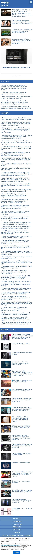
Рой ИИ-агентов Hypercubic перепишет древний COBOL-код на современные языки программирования (15, 232)
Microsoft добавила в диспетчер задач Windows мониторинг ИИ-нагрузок (16, 257)
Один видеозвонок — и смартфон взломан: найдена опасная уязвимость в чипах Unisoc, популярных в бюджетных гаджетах (15, 179)
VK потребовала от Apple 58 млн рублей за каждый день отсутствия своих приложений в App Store (16, 262)
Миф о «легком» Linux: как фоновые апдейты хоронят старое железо (20, 363)
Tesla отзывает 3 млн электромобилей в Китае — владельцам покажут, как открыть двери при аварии (16, 159)
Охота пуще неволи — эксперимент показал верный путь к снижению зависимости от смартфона (15, 212)
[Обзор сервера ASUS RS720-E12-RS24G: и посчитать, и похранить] (6, 429)
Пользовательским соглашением (10, 545)
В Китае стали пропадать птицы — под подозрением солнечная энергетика (13, 93)
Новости (5, 113)
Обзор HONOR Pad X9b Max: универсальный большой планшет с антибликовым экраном (21, 419)
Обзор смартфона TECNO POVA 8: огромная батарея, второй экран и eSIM (22, 400)
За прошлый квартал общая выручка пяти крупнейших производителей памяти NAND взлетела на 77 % (15, 242)
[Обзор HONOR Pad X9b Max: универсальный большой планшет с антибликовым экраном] (6, 419)
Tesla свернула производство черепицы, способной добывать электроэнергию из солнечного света (14, 272)
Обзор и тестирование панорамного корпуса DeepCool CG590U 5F (22, 501)
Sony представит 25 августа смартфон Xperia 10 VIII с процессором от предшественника (16, 323)
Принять (16, 552)
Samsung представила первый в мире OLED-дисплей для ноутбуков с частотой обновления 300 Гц (16, 185)
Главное (4, 6)
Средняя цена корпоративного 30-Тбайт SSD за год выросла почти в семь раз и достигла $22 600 (16, 148)
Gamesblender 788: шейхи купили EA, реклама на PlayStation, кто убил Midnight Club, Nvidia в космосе (22, 474)
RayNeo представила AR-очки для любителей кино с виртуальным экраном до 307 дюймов (16, 227)
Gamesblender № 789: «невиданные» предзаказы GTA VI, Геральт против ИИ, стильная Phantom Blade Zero (22, 373)
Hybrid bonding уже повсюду (21, 462)
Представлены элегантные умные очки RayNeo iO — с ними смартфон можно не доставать (22, 22)
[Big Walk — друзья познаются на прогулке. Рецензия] (6, 383)
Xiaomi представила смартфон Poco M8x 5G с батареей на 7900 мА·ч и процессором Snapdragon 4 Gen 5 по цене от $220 (16, 277)
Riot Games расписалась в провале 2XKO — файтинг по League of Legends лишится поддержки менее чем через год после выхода (15, 318)
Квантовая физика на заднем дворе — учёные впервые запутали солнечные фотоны (16, 237)
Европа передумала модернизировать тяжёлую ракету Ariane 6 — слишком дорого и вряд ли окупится (15, 298)
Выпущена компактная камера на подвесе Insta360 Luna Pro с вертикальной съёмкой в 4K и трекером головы (16, 253)
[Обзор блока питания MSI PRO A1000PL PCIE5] (6, 456)
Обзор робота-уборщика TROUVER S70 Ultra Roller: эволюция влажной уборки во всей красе (21, 437)
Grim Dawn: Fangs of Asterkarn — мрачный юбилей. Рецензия (22, 390)
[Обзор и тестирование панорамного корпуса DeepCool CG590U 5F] (6, 502)
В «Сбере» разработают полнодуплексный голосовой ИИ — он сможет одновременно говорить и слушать (15, 218)
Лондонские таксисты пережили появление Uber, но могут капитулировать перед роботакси (16, 107)
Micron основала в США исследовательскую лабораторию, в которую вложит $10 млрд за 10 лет (16, 247)
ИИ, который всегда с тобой (20, 343)
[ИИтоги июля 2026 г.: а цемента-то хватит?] (6, 511)
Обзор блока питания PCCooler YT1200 (21, 353)
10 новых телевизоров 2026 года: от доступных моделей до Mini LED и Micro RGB (16, 97)
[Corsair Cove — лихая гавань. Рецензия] (6, 484)
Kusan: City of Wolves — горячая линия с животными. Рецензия (22, 491)
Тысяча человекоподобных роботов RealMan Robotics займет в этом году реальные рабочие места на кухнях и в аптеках (15, 123)
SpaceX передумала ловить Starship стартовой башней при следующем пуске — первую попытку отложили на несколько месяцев (14, 87)
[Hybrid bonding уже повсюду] (6, 465)
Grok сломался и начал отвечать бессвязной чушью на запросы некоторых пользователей (15, 313)
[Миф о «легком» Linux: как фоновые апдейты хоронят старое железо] (6, 364)
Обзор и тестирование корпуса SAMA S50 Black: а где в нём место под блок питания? (21, 409)
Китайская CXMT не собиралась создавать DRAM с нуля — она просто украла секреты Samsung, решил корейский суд (15, 207)
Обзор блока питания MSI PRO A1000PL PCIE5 (21, 454)
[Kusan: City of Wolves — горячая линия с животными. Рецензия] (6, 493)
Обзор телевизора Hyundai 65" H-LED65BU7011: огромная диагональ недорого (22, 31)
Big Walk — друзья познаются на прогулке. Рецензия (22, 381)
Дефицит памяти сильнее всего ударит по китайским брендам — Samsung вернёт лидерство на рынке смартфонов (14, 201)
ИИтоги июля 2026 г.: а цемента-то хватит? (22, 509)
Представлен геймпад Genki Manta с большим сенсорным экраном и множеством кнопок (16, 289)
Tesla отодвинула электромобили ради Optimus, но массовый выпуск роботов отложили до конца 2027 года (16, 303)
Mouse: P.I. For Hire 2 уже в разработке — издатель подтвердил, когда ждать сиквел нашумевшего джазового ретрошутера (14, 195)
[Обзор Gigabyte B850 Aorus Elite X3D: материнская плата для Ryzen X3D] (6, 447)
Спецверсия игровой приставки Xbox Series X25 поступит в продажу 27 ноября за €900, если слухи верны (16, 142)
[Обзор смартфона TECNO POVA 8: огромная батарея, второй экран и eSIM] (6, 401)
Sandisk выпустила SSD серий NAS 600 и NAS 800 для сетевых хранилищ (16, 267)
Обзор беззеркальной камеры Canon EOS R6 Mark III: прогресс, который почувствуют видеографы (22, 41)
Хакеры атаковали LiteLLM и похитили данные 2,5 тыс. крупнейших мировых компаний (16, 190)
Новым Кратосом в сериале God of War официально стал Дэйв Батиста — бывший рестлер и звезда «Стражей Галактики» (14, 102)
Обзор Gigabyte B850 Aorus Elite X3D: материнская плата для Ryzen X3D (22, 446)
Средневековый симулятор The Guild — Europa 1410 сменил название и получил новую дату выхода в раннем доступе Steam (16, 136)
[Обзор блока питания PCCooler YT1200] (6, 355)
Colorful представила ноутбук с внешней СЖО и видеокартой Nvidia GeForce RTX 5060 (16, 293)
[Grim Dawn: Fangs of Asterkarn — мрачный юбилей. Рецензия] (6, 392)
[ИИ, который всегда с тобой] (6, 346)
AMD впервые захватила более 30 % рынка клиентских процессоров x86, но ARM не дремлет (16, 118)
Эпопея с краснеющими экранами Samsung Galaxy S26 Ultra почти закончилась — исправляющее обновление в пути (15, 154)
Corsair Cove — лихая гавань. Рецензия (21, 481)
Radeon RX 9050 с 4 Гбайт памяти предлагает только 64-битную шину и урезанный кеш (16, 223)
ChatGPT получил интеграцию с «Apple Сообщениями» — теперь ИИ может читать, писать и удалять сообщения (14, 309)
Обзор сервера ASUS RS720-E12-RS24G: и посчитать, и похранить (21, 427)
